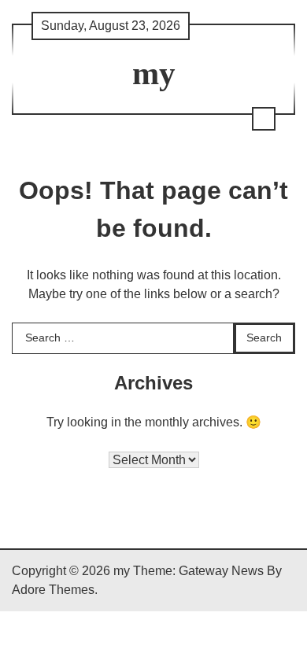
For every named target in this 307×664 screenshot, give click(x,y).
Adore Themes (53, 589)
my (154, 73)
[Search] (264, 119)
